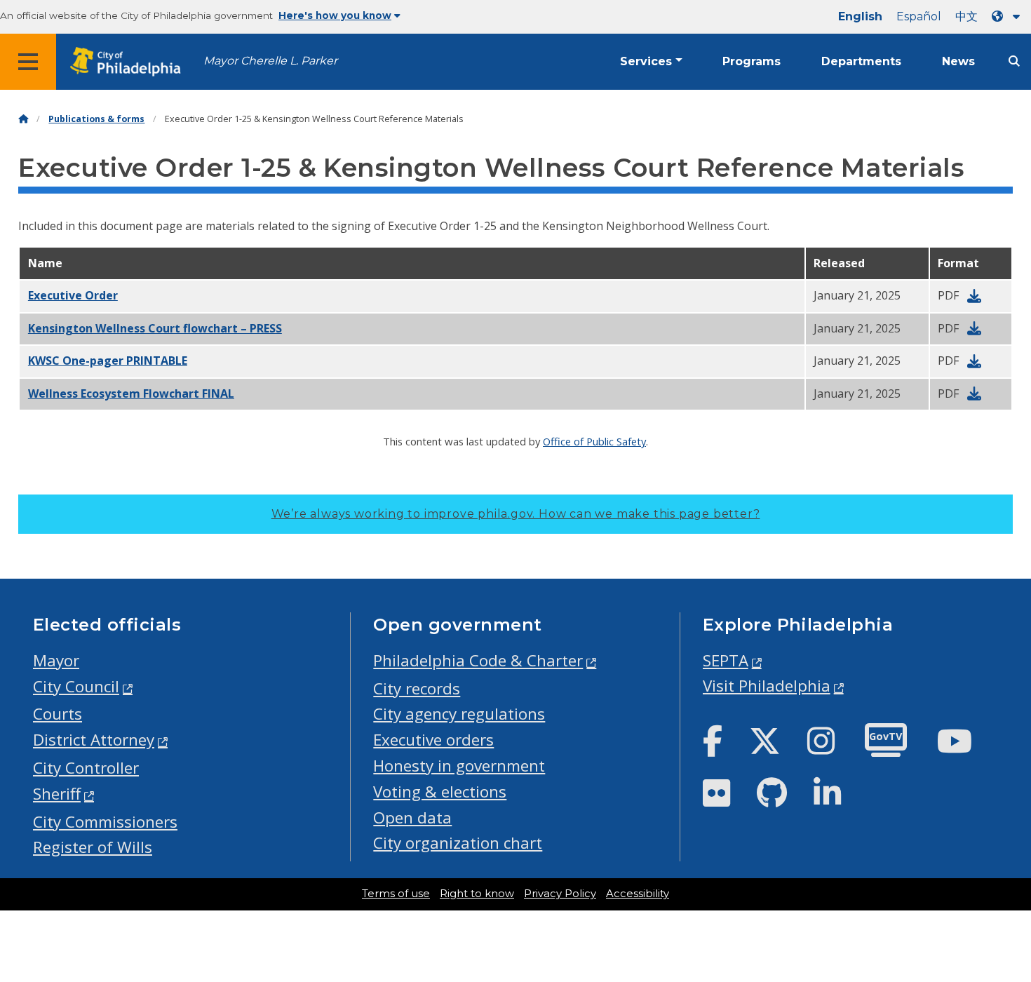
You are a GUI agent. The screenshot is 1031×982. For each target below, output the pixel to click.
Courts (57, 714)
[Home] (23, 119)
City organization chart (457, 843)
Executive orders (433, 740)
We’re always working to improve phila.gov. (515, 513)
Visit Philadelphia (766, 686)
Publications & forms (96, 119)
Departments (861, 61)
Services (646, 61)
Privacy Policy (560, 893)
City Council (76, 686)
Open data (412, 817)
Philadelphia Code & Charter (478, 660)
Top (999, 924)
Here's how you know (334, 15)
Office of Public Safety (594, 441)
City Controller (86, 768)
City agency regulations (459, 714)
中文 (966, 16)
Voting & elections (439, 791)
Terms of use (396, 893)
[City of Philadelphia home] (129, 62)
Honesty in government (459, 765)
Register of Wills (92, 847)
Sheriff (57, 794)
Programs (751, 61)
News (958, 61)
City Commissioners (105, 822)
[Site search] (1014, 61)
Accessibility (637, 893)
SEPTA (725, 660)
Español (918, 16)
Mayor (56, 660)
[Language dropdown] (1008, 16)
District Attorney (93, 740)
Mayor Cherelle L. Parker (270, 60)
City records (416, 688)
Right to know (477, 893)
